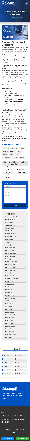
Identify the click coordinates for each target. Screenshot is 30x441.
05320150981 (6, 419)
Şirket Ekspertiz (9, 289)
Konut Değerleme (10, 219)
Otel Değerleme (9, 239)
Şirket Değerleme (10, 228)
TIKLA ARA (8, 438)
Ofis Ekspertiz (9, 292)
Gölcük (5, 154)
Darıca (22, 148)
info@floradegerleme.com (18, 419)
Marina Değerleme (10, 267)
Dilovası (12, 151)
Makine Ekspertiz (10, 298)
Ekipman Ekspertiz (10, 323)
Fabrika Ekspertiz (10, 315)
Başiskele (6, 148)
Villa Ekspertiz (9, 303)
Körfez (22, 158)
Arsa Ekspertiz (9, 284)
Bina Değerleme (9, 250)
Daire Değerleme (10, 270)
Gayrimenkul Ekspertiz (11, 278)
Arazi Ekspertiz (9, 306)
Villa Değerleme (9, 242)
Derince (5, 151)
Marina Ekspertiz (10, 329)
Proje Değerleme (10, 256)
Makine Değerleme (10, 236)
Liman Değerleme (10, 264)
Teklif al (15, 205)
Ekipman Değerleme (11, 261)
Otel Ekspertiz (9, 301)
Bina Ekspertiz (9, 312)
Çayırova (14, 148)
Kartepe (15, 158)
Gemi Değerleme (10, 273)
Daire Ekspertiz (9, 337)
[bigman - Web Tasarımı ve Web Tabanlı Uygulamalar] (15, 433)
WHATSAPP (23, 438)
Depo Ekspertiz (9, 320)
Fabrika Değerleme (10, 253)
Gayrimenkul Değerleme (12, 217)
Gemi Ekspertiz (9, 332)
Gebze (20, 151)
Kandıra (18, 154)
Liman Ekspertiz (10, 326)
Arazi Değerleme (10, 245)
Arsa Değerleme (9, 222)
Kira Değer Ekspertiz (11, 334)
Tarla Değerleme (10, 225)
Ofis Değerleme (9, 231)
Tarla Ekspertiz (9, 287)
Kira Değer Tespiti (10, 275)
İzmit (11, 154)
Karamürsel (6, 158)
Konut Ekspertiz (10, 281)
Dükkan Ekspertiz (10, 295)
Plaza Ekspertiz (9, 309)
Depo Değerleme (10, 259)
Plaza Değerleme (10, 247)
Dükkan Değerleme (10, 233)
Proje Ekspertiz (9, 317)
